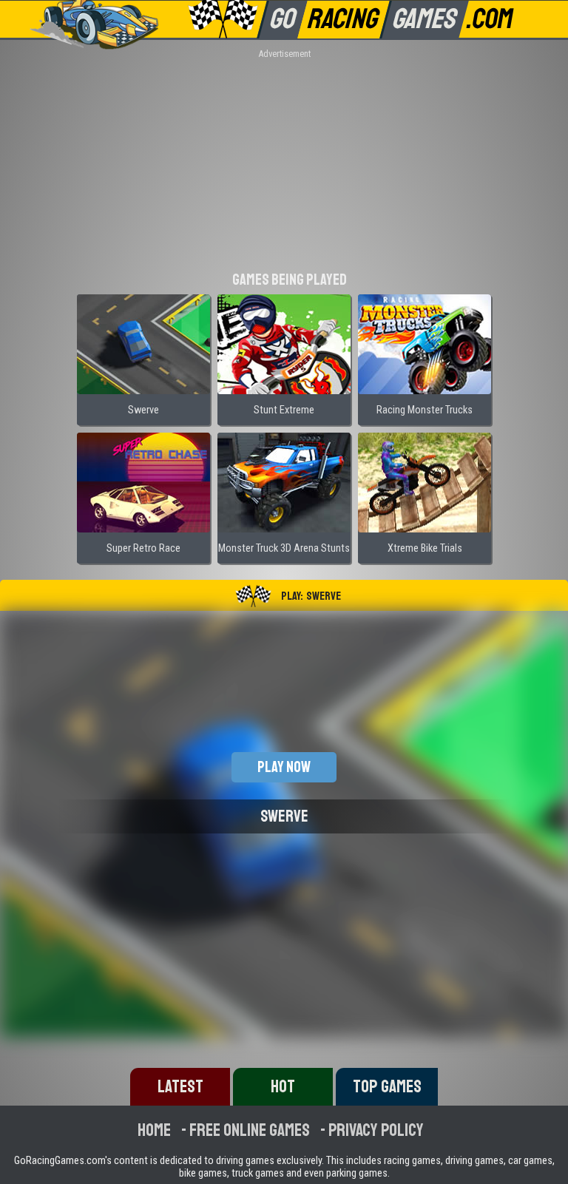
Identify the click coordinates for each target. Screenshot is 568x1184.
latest (180, 1086)
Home (154, 1130)
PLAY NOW (284, 767)
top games (387, 1086)
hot (283, 1086)
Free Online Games (249, 1130)
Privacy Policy (376, 1130)
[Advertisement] (284, 162)
